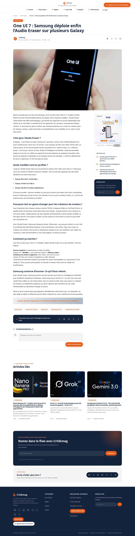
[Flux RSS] (19, 514)
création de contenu (31, 309)
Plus (106, 10)
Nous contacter (78, 511)
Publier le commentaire (74, 344)
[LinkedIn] (115, 475)
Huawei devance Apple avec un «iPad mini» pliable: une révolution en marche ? (48, 301)
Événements (95, 9)
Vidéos (47, 510)
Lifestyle (80, 9)
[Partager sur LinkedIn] (69, 319)
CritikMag (22, 37)
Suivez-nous (18, 519)
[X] (93, 475)
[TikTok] (111, 475)
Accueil (30, 9)
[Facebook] (89, 475)
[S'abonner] (117, 192)
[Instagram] (102, 475)
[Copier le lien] (116, 38)
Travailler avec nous (76, 506)
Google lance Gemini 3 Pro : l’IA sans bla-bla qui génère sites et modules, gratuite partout (104, 404)
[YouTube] (107, 475)
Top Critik (69, 9)
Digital (56, 9)
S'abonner (111, 453)
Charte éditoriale (75, 502)
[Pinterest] (98, 475)
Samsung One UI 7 (56, 309)
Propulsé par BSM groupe (114, 533)
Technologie (23, 15)
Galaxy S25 (44, 309)
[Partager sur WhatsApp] (74, 319)
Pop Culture (42, 9)
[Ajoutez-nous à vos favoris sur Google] (120, 38)
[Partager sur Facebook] (107, 38)
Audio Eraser (18, 309)
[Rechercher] (100, 3)
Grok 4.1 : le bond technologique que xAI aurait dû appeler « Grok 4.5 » (65, 404)
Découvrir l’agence (75, 497)
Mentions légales (83, 533)
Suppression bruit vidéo (72, 309)
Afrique (47, 506)
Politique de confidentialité (97, 533)
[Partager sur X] (111, 38)
